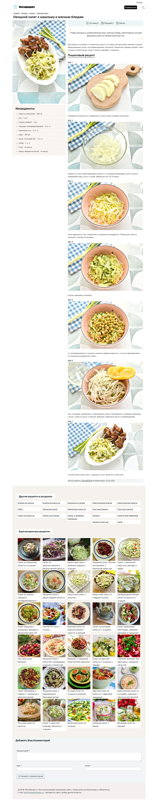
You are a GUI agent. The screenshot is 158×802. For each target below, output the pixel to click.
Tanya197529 (86, 481)
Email (88, 766)
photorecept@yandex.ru (34, 792)
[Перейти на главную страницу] (27, 8)
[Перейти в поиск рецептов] (143, 8)
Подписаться (130, 7)
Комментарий (23, 751)
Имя (19, 766)
